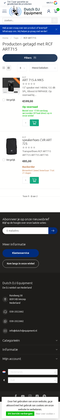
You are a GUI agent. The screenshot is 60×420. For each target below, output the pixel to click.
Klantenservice (20, 253)
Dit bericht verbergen (20, 413)
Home (5, 38)
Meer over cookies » (45, 413)
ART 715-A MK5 (33, 80)
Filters (28, 57)
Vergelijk (10, 100)
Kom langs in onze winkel (20, 263)
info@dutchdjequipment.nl (23, 330)
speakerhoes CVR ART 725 (37, 141)
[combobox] (27, 20)
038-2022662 (17, 311)
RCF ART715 (30, 38)
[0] (56, 11)
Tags (16, 38)
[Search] (55, 20)
